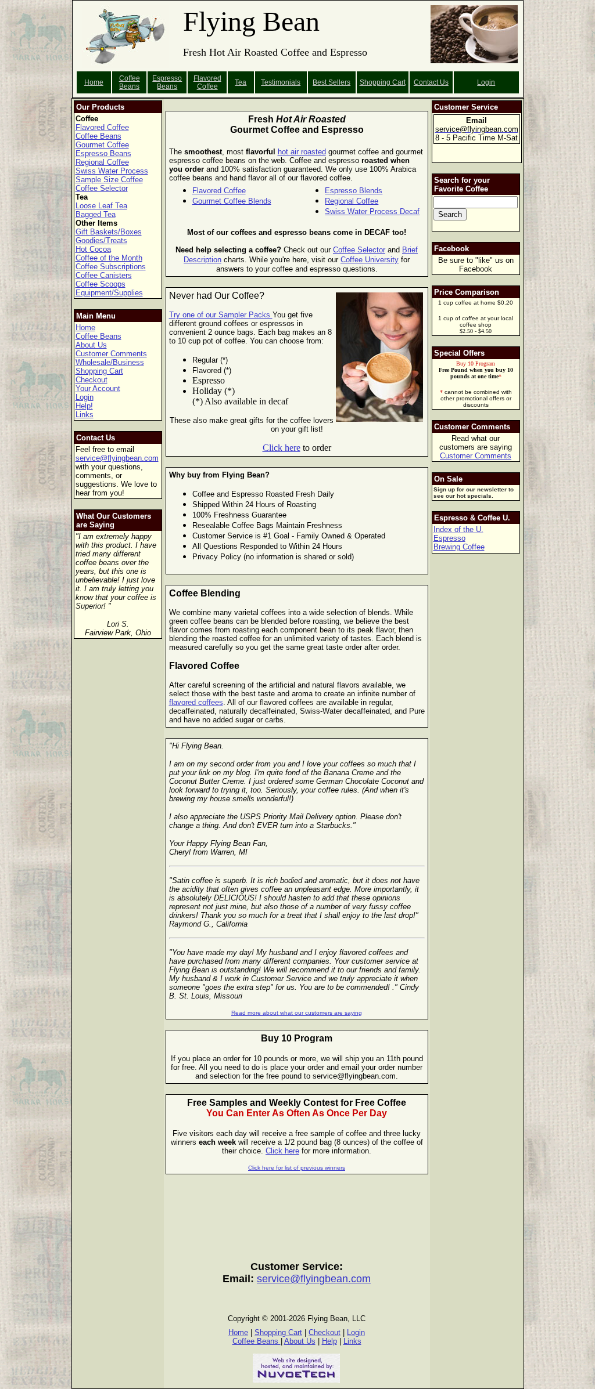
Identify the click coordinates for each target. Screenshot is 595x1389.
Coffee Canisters (104, 275)
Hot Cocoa (93, 249)
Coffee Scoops (101, 284)
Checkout (91, 379)
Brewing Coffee (459, 546)
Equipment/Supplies (109, 292)
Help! (84, 405)
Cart (399, 82)
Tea (240, 82)
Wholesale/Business (110, 362)
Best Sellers (331, 82)
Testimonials (280, 82)
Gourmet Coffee (102, 144)
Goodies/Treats (101, 240)
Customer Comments (111, 353)
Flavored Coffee (207, 82)
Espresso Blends (353, 190)
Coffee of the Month (109, 258)
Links (85, 414)
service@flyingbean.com (117, 458)
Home (93, 82)
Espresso (449, 538)
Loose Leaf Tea (101, 205)
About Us (91, 345)
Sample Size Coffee (109, 179)
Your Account (98, 388)
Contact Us (431, 82)
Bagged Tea (96, 214)
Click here (281, 448)
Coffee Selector (102, 188)
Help (329, 1341)
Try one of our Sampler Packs (221, 314)
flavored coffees (196, 702)
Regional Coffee (102, 162)
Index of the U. (458, 529)
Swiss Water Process (112, 171)
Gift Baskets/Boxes (109, 231)
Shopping (376, 82)
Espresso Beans (167, 82)
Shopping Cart (99, 371)
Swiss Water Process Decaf (372, 211)
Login (486, 82)
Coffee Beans (129, 82)
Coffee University (369, 259)
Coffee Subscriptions (111, 266)
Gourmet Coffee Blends (231, 201)
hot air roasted (302, 151)
